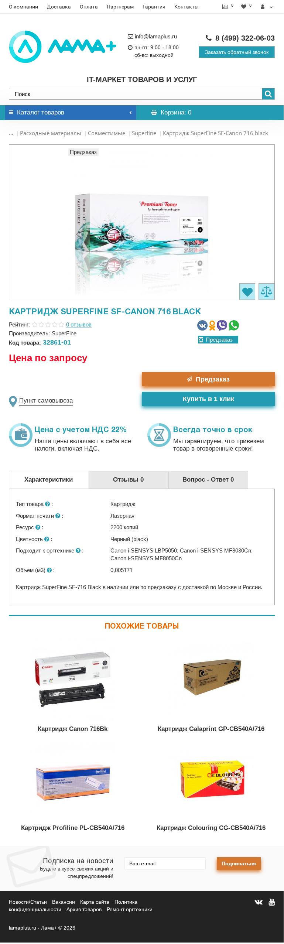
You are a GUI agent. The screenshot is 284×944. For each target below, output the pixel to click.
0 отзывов (79, 324)
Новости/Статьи (28, 902)
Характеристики (48, 479)
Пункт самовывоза (46, 400)
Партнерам (120, 7)
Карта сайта (94, 902)
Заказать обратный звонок (236, 52)
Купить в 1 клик (208, 399)
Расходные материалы (50, 133)
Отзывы (128, 479)
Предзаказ (213, 379)
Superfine (144, 133)
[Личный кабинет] (266, 6)
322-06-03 (245, 38)
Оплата (89, 7)
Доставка (59, 7)
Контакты (186, 7)
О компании (23, 7)
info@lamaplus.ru (156, 36)
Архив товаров (84, 909)
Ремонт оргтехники (130, 909)
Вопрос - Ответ (208, 479)
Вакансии (63, 902)
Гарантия (154, 7)
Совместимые (106, 133)
